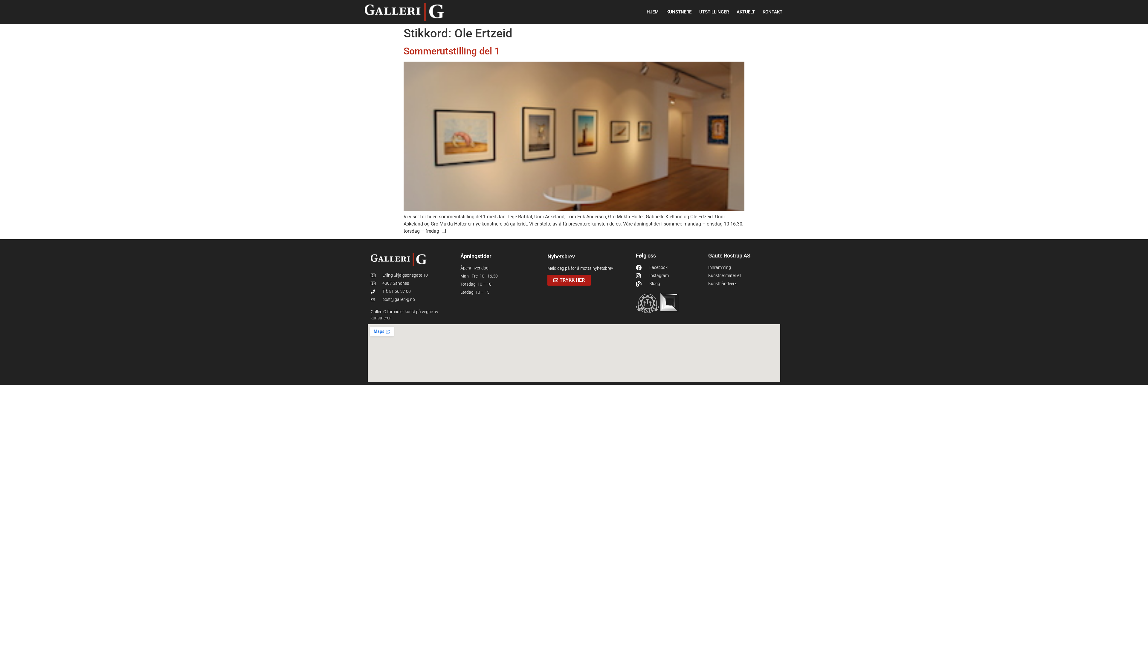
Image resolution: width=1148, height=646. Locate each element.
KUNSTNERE (678, 12)
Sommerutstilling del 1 (452, 51)
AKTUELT (746, 12)
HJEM (653, 12)
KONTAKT (772, 12)
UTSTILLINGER (714, 12)
